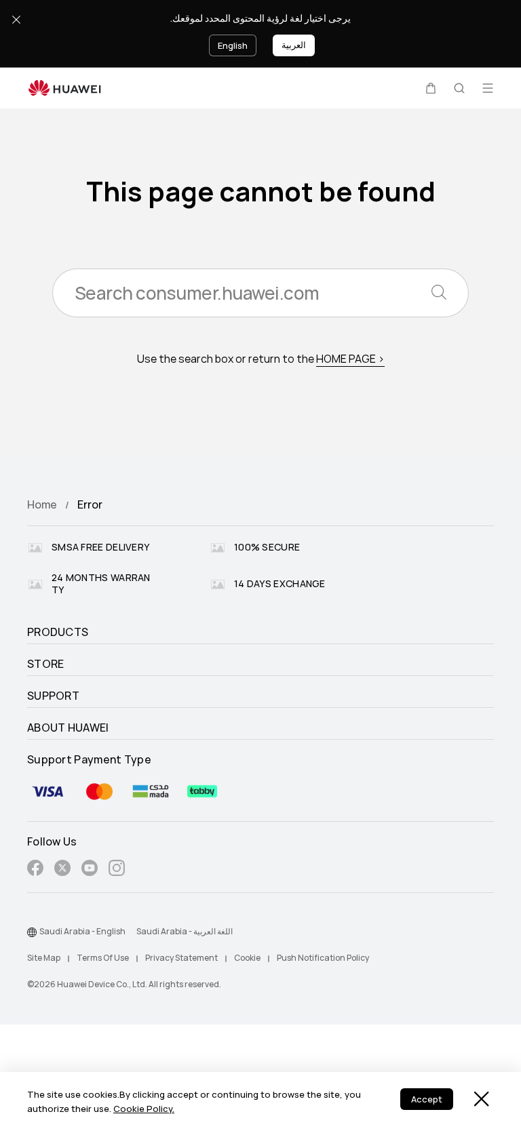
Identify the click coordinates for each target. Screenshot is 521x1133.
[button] (431, 88)
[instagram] (117, 870)
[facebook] (35, 870)
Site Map (43, 958)
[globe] (32, 932)
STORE (45, 664)
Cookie (247, 958)
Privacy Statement (181, 958)
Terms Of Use (103, 958)
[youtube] (89, 870)
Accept (426, 1099)
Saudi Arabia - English (82, 931)
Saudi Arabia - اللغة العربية (184, 931)
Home (42, 505)
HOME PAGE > (350, 359)
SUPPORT (53, 696)
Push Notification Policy (323, 958)
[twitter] (62, 870)
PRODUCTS (57, 632)
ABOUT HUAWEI (68, 728)
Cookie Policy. (143, 1109)
